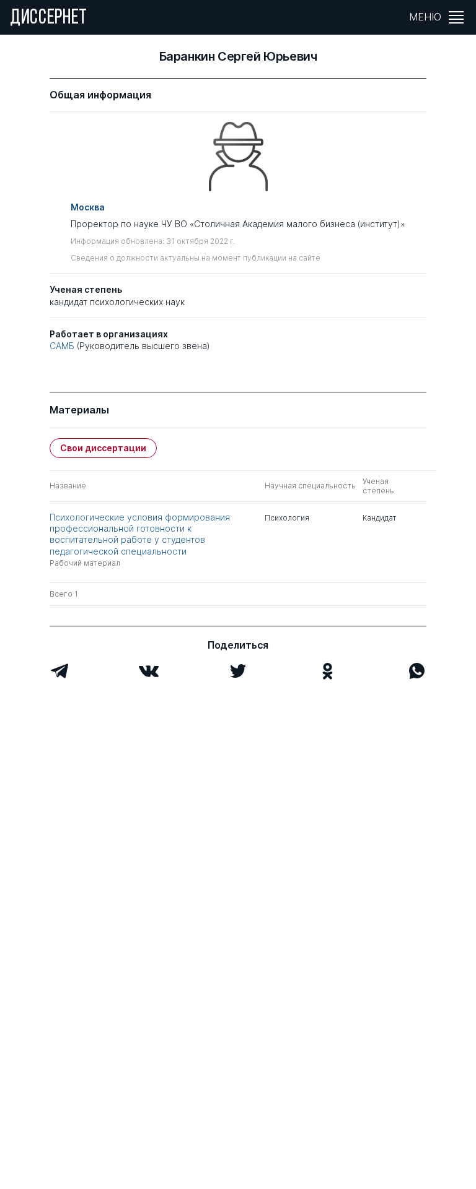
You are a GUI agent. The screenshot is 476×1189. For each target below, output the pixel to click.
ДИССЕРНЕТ (48, 18)
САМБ (62, 345)
